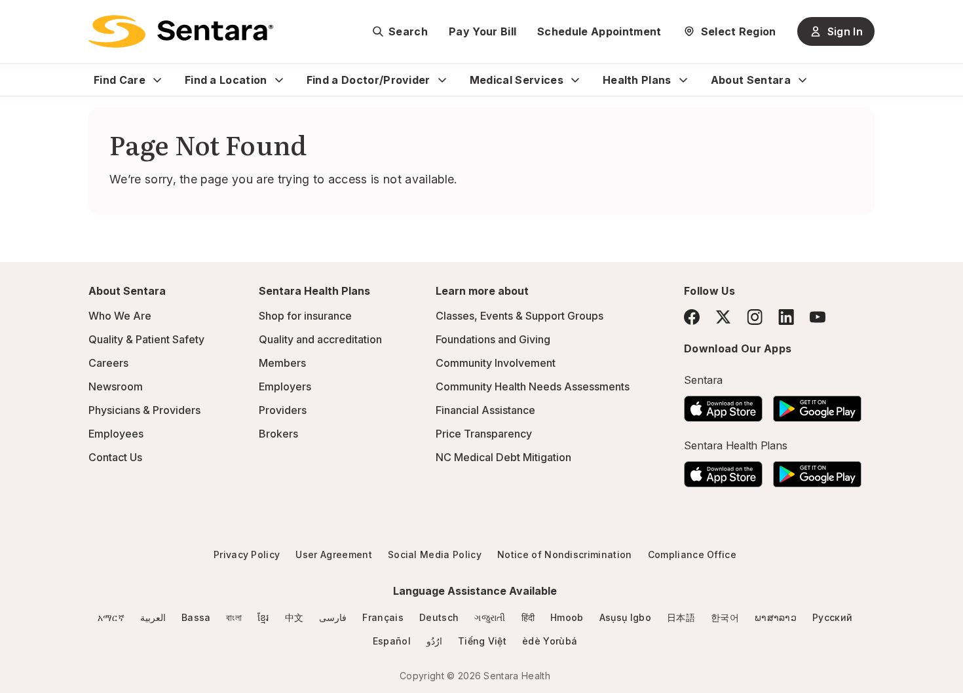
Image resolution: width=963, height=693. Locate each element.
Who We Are (119, 315)
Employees (115, 433)
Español (392, 640)
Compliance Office (692, 554)
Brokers (278, 433)
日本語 (681, 617)
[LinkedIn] (786, 316)
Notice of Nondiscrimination (564, 554)
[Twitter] (723, 317)
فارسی (333, 617)
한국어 (725, 617)
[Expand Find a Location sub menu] (279, 80)
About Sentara (751, 79)
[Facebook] (692, 317)
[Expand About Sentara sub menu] (802, 80)
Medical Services (516, 79)
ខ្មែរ (263, 617)
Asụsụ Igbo (625, 617)
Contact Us (115, 457)
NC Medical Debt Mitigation (503, 457)
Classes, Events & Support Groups (519, 315)
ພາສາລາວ (776, 617)
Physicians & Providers (144, 410)
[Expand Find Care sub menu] (157, 80)
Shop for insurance (305, 315)
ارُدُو (434, 640)
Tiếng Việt (482, 640)
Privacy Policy (247, 554)
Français (383, 617)
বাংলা (234, 617)
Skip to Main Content (19, 18)
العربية (153, 617)
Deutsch (439, 617)
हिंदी (528, 617)
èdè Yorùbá (549, 640)
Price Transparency (484, 433)
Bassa (196, 617)
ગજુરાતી (489, 617)
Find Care (119, 79)
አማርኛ (111, 617)
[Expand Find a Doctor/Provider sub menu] (442, 80)
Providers (283, 410)
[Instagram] (755, 316)
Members (282, 362)
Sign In (845, 31)
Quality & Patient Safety (146, 339)
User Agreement (333, 554)
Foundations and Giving (493, 339)
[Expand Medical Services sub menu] (575, 80)
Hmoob (567, 617)
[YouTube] (817, 317)
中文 (294, 617)
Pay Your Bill (482, 31)
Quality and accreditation (320, 339)
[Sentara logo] (180, 31)
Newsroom (115, 386)
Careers (108, 362)
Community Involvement (496, 362)
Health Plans (637, 79)
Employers (285, 386)
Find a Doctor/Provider (368, 79)
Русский (832, 617)
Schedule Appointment (599, 31)
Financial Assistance (485, 410)
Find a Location (226, 79)
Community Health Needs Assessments (533, 386)
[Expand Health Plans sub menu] (683, 80)
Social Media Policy (435, 554)
